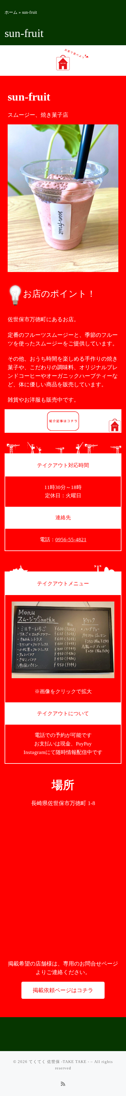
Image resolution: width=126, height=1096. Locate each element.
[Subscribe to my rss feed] (63, 1084)
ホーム (11, 12)
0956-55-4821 (71, 539)
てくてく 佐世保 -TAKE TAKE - (59, 1061)
